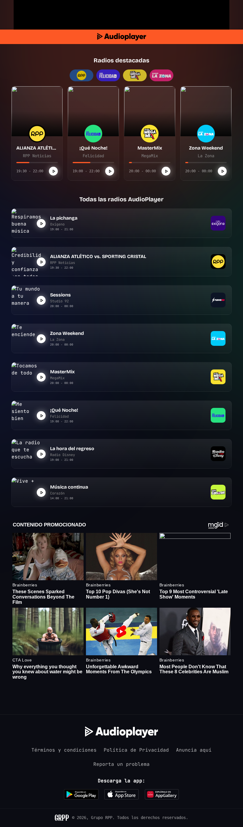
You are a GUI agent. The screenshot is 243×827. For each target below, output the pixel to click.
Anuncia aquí (194, 750)
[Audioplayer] (121, 36)
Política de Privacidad (136, 750)
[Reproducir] (53, 171)
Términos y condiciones (64, 750)
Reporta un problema (121, 764)
